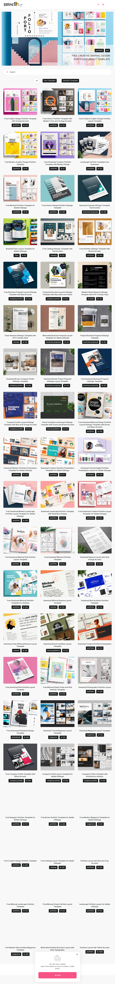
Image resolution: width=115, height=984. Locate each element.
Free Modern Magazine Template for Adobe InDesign (95, 818)
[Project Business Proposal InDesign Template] (97, 318)
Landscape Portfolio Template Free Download (94, 163)
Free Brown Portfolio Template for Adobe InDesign (57, 818)
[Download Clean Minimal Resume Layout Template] (23, 627)
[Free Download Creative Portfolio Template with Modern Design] (60, 145)
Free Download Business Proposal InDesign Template (94, 380)
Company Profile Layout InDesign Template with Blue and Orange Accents (20, 423)
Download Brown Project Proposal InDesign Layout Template (57, 380)
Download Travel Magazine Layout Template (57, 732)
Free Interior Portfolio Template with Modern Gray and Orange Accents (57, 120)
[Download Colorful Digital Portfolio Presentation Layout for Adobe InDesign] (97, 451)
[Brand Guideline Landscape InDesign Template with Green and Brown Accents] (60, 405)
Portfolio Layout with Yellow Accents (94, 947)
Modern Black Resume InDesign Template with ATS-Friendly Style (94, 293)
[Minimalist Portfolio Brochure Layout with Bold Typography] (60, 930)
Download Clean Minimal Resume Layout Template (20, 645)
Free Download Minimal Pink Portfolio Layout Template (20, 558)
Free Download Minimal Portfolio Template (57, 558)
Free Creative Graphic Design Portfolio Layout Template (94, 120)
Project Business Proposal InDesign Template (94, 336)
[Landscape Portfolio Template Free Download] (97, 145)
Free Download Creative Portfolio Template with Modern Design (57, 163)
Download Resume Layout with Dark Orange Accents (94, 558)
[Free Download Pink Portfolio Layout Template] (23, 670)
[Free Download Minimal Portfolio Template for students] (23, 583)
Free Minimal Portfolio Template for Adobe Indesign (20, 206)
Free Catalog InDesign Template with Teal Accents (57, 250)
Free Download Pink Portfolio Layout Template (20, 688)
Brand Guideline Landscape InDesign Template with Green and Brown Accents (57, 423)
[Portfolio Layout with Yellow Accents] (97, 930)
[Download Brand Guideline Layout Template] (60, 627)
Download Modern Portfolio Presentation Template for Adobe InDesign (20, 469)
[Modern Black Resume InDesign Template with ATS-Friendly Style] (97, 275)
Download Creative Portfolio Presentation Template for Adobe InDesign (57, 469)
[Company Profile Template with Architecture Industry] (97, 757)
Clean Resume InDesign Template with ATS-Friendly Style (20, 336)
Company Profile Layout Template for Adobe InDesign (57, 775)
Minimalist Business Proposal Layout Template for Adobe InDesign (57, 336)
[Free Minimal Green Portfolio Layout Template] (60, 887)
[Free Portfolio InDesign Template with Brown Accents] (97, 232)
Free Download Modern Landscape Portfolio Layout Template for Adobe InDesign (20, 513)
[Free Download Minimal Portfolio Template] (60, 540)
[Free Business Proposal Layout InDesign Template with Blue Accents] (23, 275)
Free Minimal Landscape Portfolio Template (20, 905)
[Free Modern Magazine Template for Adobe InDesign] (97, 800)
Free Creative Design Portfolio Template (20, 861)
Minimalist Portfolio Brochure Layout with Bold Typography (57, 948)
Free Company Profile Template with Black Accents (20, 775)
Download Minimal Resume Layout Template (57, 601)
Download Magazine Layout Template (94, 731)
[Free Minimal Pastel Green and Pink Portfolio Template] (60, 670)
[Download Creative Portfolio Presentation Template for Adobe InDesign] (60, 451)
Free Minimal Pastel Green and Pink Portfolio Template (57, 688)
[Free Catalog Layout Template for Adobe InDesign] (60, 843)
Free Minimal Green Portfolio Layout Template (57, 905)
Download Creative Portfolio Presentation (94, 644)
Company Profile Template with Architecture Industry (94, 775)
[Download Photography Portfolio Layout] (97, 670)
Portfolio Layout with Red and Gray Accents (95, 862)
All (37, 81)
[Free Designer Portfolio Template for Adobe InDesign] (23, 800)
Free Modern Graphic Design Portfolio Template (20, 163)
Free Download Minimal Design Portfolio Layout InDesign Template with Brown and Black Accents (94, 424)
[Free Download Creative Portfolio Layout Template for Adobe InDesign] (97, 494)
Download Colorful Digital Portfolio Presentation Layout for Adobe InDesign (95, 469)
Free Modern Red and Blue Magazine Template (20, 948)
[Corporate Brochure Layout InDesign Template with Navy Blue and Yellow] (60, 275)
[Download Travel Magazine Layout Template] (60, 713)
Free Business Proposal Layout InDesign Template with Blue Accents (20, 293)
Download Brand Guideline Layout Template (57, 645)
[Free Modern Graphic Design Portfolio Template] (23, 145)
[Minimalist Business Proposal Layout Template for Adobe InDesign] (60, 318)
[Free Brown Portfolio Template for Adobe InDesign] (60, 800)
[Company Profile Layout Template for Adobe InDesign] (60, 757)
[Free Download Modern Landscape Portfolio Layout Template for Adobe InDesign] (23, 494)
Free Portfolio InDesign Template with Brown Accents (95, 250)
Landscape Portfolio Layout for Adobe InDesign (94, 905)
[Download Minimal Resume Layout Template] (60, 583)
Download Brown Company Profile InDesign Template (20, 380)
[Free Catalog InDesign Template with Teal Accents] (60, 232)
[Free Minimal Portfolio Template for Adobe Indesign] (23, 188)
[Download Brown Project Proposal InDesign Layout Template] (60, 362)
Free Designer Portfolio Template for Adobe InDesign (20, 818)
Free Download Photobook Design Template (20, 732)
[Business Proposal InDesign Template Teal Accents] (97, 188)
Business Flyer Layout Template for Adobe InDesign (20, 250)
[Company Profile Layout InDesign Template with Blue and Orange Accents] (23, 405)
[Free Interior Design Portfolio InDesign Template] (60, 188)
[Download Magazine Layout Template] (97, 713)
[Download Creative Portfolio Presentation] (97, 627)
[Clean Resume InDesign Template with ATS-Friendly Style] (23, 318)
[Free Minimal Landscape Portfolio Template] (23, 887)
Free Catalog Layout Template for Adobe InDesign (57, 862)
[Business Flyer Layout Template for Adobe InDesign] (23, 232)
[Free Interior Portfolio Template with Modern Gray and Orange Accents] (60, 101)
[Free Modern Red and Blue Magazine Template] (23, 930)
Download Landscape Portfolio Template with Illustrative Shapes (57, 512)
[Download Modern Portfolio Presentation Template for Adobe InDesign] (23, 451)
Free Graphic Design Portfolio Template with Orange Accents (20, 120)
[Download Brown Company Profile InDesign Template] (23, 362)
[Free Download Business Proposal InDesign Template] (97, 362)
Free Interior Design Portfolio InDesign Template (57, 206)
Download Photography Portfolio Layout (95, 687)
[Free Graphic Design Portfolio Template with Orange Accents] (23, 101)
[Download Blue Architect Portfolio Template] (97, 583)
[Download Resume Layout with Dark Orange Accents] (97, 540)
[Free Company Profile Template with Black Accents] (23, 757)
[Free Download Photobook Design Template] (23, 713)
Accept (57, 975)
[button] (103, 4)
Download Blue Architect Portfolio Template (94, 601)
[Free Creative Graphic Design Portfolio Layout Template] (97, 101)
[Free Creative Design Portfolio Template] (23, 843)
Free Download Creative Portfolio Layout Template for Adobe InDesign (94, 512)
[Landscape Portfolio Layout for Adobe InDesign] (97, 887)
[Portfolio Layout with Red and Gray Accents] (97, 843)
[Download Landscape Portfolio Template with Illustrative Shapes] (60, 494)
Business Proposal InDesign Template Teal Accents (95, 206)
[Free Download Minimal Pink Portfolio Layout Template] (23, 540)
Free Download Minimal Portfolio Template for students (20, 601)
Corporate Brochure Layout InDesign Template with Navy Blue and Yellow (57, 293)
